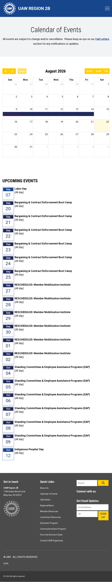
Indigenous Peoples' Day (29, 449)
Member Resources (49, 511)
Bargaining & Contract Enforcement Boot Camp (43, 202)
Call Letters (45, 500)
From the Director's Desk (51, 535)
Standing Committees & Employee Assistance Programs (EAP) (52, 366)
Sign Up (103, 515)
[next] (12, 71)
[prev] (5, 71)
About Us (44, 488)
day (106, 71)
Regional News (47, 505)
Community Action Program (53, 529)
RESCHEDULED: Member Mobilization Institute (42, 284)
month (89, 71)
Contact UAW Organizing (51, 540)
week (98, 71)
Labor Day (21, 188)
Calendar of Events (49, 494)
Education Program (49, 523)
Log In (6, 563)
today (22, 71)
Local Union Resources (50, 517)
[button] (103, 483)
